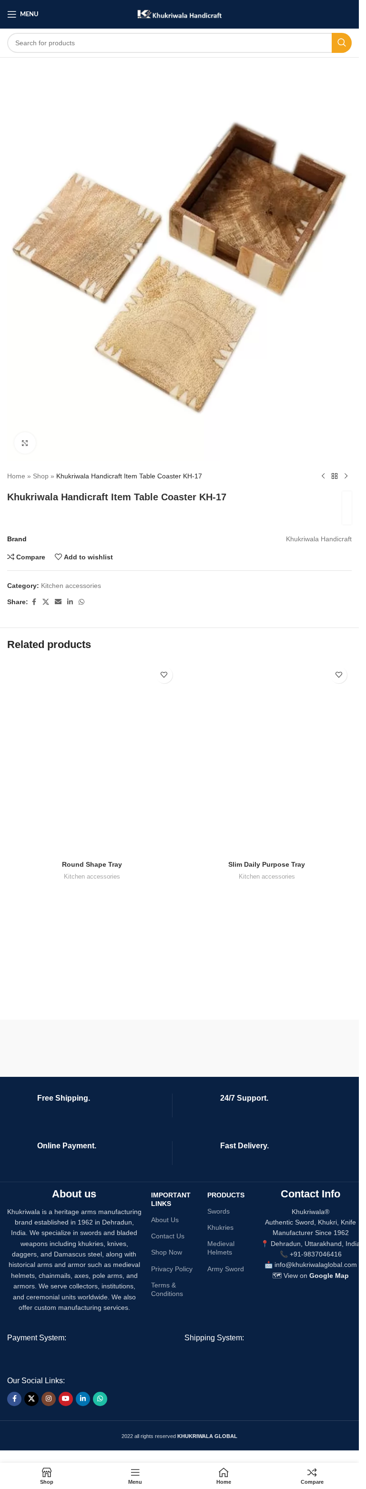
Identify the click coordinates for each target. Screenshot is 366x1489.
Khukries (220, 1227)
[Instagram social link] (48, 1399)
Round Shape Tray (92, 864)
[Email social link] (58, 602)
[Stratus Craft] (92, 1048)
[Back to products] (334, 476)
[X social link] (46, 602)
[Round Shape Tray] (92, 759)
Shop (41, 476)
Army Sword (225, 1269)
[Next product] (346, 476)
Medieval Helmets (220, 1248)
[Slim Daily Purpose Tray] (267, 759)
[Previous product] (323, 476)
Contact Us (167, 1236)
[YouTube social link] (66, 1399)
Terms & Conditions (167, 1289)
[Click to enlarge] (25, 443)
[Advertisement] (71, 943)
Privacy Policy (172, 1269)
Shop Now (166, 1252)
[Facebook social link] (34, 602)
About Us (165, 1220)
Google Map (329, 1275)
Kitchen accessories (71, 585)
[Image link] (254, 1359)
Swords (218, 1211)
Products (225, 1195)
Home (16, 476)
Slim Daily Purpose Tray (266, 864)
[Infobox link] (88, 1105)
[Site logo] (179, 14)
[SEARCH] (342, 43)
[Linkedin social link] (70, 602)
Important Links (171, 1199)
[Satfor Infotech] (268, 1048)
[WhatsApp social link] (81, 602)
